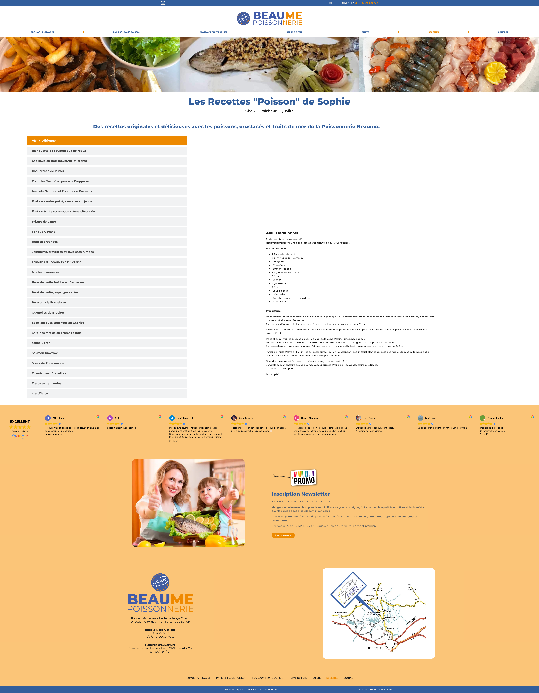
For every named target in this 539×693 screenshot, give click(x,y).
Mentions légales (234, 689)
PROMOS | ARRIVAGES (42, 32)
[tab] (107, 140)
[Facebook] (163, 3)
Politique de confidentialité (263, 689)
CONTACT (503, 32)
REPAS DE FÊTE (294, 32)
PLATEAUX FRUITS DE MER (213, 32)
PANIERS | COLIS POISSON (126, 32)
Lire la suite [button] (174, 441)
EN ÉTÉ (365, 32)
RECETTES (433, 32)
